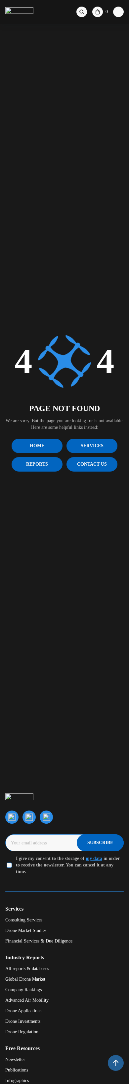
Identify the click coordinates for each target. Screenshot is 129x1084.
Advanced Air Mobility (27, 1000)
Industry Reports (24, 957)
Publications (16, 1070)
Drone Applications (23, 1010)
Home (37, 445)
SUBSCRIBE (100, 842)
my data (94, 858)
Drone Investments (22, 1021)
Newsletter (15, 1059)
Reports (37, 464)
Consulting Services (23, 919)
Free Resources (22, 1048)
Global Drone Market (25, 979)
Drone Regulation (21, 1031)
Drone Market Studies (25, 930)
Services (92, 445)
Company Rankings (23, 989)
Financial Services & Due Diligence (38, 941)
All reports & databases (27, 968)
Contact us (92, 464)
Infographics (17, 1080)
